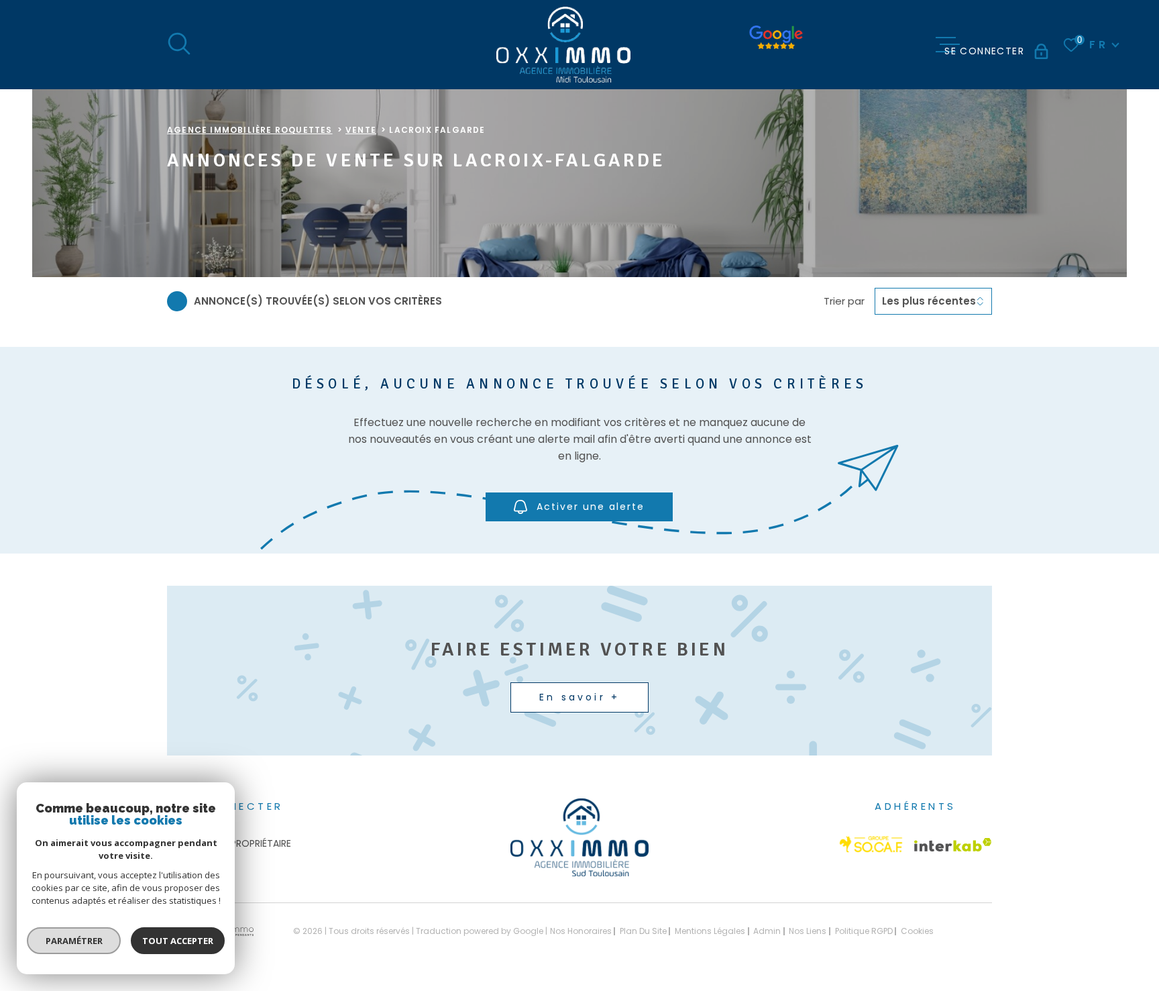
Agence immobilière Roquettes (250, 130)
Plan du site (643, 931)
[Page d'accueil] (563, 45)
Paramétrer (74, 941)
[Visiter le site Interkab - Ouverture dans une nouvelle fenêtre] (953, 844)
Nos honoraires (581, 931)
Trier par (844, 301)
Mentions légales (710, 931)
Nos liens (807, 931)
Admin (767, 931)
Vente (360, 130)
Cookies (917, 931)
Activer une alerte (591, 506)
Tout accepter (177, 941)
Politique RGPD (864, 931)
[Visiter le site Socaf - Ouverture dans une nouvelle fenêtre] (871, 844)
